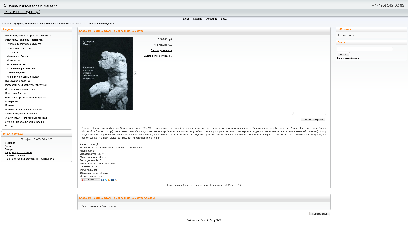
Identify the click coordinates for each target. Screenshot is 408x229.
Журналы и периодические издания (24, 122)
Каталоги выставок (17, 64)
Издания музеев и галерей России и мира (28, 35)
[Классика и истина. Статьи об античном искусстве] (109, 73)
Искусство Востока (15, 93)
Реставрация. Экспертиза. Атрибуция (26, 85)
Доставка (10, 143)
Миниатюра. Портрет (18, 56)
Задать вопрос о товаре (157, 56)
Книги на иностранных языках (23, 77)
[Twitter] (106, 180)
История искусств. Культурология (23, 109)
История (9, 105)
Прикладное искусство (17, 81)
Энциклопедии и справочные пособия (26, 118)
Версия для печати (161, 50)
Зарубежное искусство (19, 48)
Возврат (9, 149)
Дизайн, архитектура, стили (20, 89)
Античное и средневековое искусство (25, 97)
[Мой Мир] (112, 180)
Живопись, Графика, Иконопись (19, 23)
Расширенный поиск (348, 58)
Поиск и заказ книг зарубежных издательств (29, 159)
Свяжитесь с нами (15, 155)
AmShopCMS (213, 220)
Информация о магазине (18, 152)
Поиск (341, 42)
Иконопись (12, 52)
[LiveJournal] (116, 180)
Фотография (11, 101)
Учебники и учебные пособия (21, 113)
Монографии (13, 60)
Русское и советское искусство (24, 44)
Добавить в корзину (313, 119)
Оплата (9, 146)
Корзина (345, 29)
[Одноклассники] (109, 180)
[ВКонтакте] (102, 180)
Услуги (9, 126)
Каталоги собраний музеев (21, 68)
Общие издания (47, 23)
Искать (343, 54)
